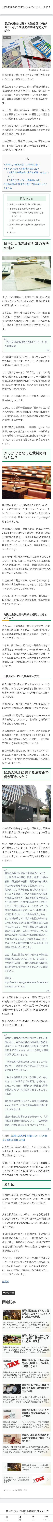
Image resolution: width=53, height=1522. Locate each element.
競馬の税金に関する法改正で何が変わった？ (26, 184)
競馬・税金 (9, 1293)
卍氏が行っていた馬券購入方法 (23, 180)
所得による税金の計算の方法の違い (21, 164)
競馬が (5, 1281)
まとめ (8, 188)
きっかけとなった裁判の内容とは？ (21, 168)
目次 (22, 198)
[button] (47, 826)
